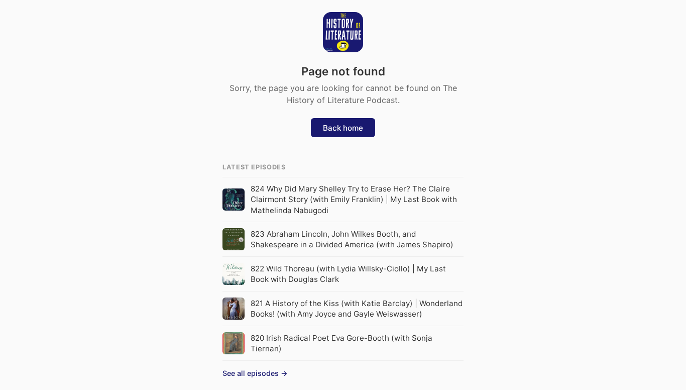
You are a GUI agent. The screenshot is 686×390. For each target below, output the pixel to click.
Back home (343, 128)
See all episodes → (255, 373)
